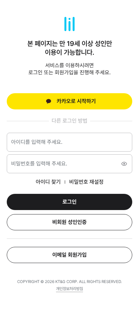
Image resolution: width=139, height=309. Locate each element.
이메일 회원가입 (69, 255)
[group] (69, 289)
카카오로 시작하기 (76, 101)
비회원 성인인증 (69, 222)
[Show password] (124, 163)
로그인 (69, 202)
